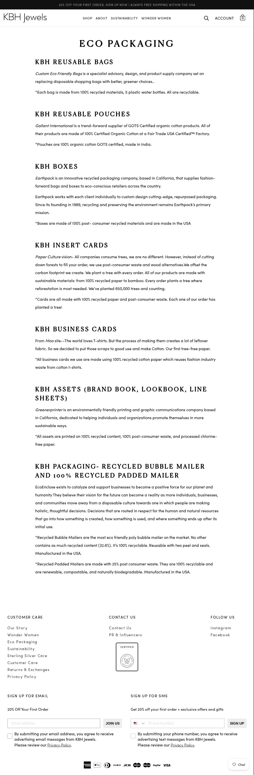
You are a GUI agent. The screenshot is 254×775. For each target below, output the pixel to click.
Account (224, 18)
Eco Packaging (22, 642)
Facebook (220, 635)
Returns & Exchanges (28, 670)
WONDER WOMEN (156, 18)
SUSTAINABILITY (124, 18)
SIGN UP (237, 723)
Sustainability (21, 649)
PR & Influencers (125, 635)
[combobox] (138, 723)
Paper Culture (48, 256)
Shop (87, 18)
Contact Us (120, 628)
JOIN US (113, 723)
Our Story (17, 628)
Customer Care (22, 663)
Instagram (221, 628)
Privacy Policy (21, 677)
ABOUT (101, 18)
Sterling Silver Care (27, 656)
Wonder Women (23, 635)
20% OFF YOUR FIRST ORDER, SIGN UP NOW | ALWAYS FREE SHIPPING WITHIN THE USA (127, 4)
